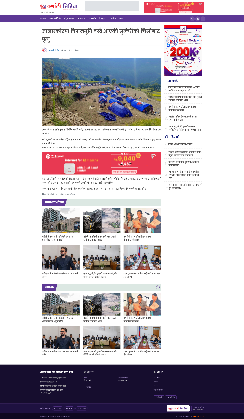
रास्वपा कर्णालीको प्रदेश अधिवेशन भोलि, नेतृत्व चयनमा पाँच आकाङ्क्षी (185, 154)
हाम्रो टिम (156, 386)
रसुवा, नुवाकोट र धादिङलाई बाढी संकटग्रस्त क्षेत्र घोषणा (142, 275)
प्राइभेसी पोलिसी (158, 390)
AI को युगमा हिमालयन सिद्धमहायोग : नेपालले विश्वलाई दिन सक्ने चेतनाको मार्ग (184, 175)
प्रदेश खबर (68, 19)
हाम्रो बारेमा (157, 377)
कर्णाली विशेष (55, 19)
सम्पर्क (156, 381)
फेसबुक (59, 408)
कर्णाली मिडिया (54, 50)
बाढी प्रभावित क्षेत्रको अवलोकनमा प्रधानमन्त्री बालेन (60, 275)
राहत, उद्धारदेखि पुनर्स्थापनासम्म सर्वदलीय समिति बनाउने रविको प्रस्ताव (100, 275)
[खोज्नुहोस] (192, 18)
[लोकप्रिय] (197, 18)
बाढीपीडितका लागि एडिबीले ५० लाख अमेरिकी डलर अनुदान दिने (57, 238)
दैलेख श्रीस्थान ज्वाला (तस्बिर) (180, 144)
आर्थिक (113, 19)
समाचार (43, 19)
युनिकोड (172, 397)
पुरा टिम (88, 387)
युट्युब (71, 408)
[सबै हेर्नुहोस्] (157, 287)
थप (120, 19)
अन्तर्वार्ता (82, 19)
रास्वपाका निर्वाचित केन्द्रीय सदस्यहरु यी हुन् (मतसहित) (185, 187)
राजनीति (92, 19)
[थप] (203, 18)
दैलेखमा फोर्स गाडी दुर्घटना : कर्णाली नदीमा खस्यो (184, 164)
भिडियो (160, 397)
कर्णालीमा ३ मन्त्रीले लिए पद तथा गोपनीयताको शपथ (137, 238)
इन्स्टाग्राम (83, 408)
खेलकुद (102, 19)
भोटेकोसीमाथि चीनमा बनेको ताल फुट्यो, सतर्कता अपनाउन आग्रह (99, 238)
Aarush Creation (198, 416)
